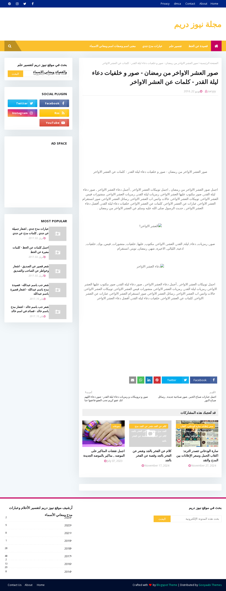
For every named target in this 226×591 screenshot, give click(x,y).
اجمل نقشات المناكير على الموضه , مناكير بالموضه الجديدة (104, 453)
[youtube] (54, 122)
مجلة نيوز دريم (198, 24)
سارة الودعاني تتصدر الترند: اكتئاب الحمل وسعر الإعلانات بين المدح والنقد (197, 455)
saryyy (212, 91)
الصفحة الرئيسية (209, 63)
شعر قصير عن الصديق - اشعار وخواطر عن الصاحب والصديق (31, 268)
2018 (38, 548)
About (203, 4)
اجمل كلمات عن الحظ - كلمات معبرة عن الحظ (31, 249)
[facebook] (32, 4)
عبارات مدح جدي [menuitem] (152, 46)
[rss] (54, 113)
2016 (38, 564)
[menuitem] (216, 46)
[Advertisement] (147, 131)
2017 (38, 556)
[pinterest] (9, 4)
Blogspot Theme (166, 585)
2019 (38, 541)
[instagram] (17, 4)
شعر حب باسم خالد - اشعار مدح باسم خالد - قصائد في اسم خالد (30, 309)
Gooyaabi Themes (210, 585)
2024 (38, 517)
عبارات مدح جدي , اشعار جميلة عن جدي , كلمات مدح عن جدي (30, 231)
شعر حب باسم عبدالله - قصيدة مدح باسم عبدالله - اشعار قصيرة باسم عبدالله (29, 289)
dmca (177, 4)
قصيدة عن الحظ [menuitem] (198, 46)
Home (214, 4)
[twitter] (25, 4)
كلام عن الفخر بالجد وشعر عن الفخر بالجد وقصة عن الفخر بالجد (152, 455)
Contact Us (14, 585)
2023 (38, 525)
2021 (38, 533)
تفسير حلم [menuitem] (175, 46)
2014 (38, 572)
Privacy (165, 4)
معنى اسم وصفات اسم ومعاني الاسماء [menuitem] (113, 46)
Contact (190, 4)
